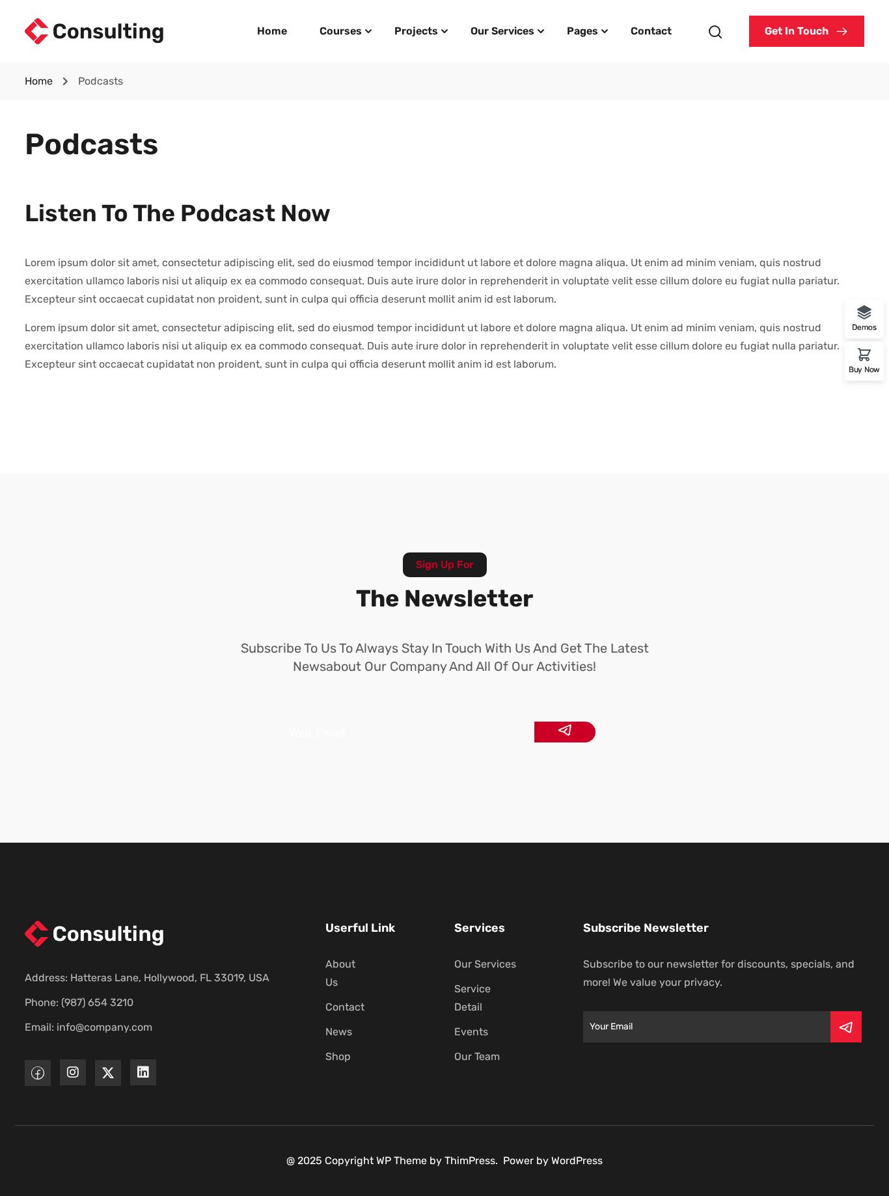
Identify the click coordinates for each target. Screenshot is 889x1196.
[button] (806, 31)
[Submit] (564, 732)
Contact (651, 31)
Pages (582, 31)
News (338, 1032)
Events (471, 1032)
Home (272, 31)
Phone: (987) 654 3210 (79, 1002)
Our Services (502, 31)
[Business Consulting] (95, 30)
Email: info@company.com (88, 1027)
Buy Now (864, 369)
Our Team (477, 1056)
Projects (416, 31)
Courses (341, 31)
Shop (338, 1056)
